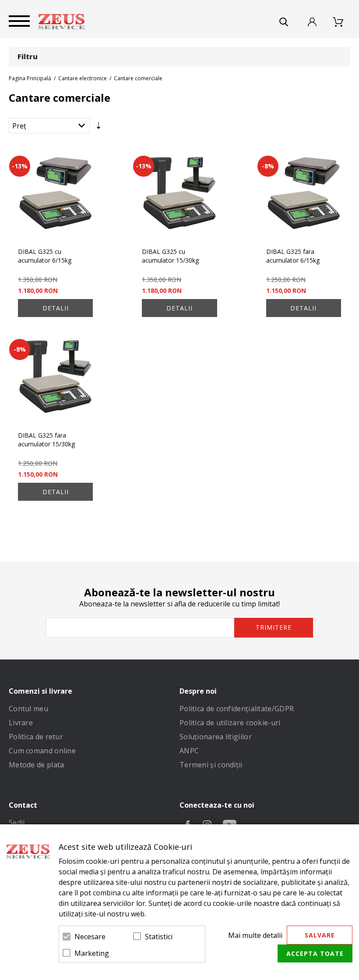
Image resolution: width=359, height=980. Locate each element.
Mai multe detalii (255, 935)
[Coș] (340, 21)
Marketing (91, 953)
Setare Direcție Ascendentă (99, 128)
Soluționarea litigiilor (216, 736)
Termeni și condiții (211, 765)
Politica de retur (36, 736)
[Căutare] (283, 21)
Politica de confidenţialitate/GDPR (237, 708)
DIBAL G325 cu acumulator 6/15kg (44, 255)
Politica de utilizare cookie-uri (230, 722)
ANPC (189, 750)
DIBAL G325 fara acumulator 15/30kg (46, 439)
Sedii (17, 822)
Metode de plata (36, 765)
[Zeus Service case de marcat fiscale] (61, 21)
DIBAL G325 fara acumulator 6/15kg (293, 255)
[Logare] (312, 21)
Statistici (158, 936)
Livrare (21, 722)
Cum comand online (42, 750)
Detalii (55, 308)
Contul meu (28, 708)
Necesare (90, 936)
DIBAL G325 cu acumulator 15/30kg (170, 255)
